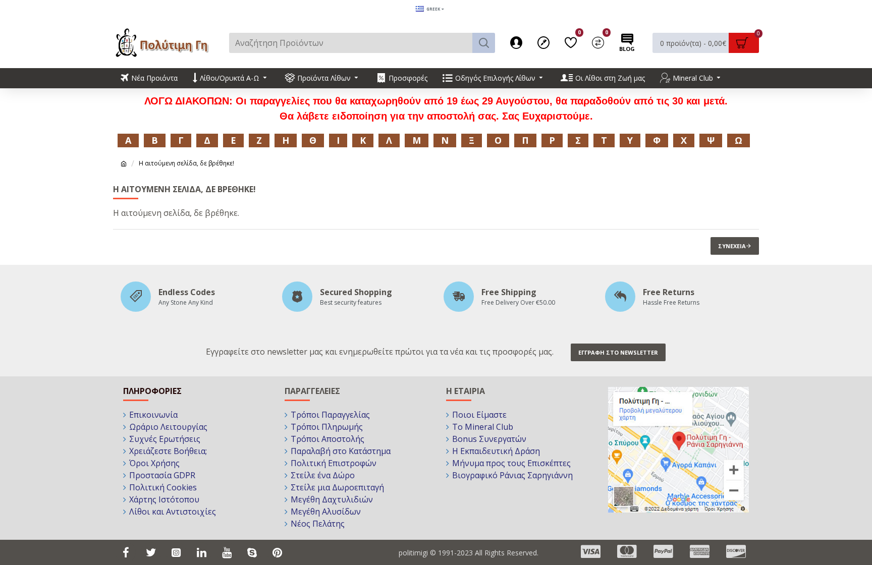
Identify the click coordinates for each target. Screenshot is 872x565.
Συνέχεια (732, 246)
